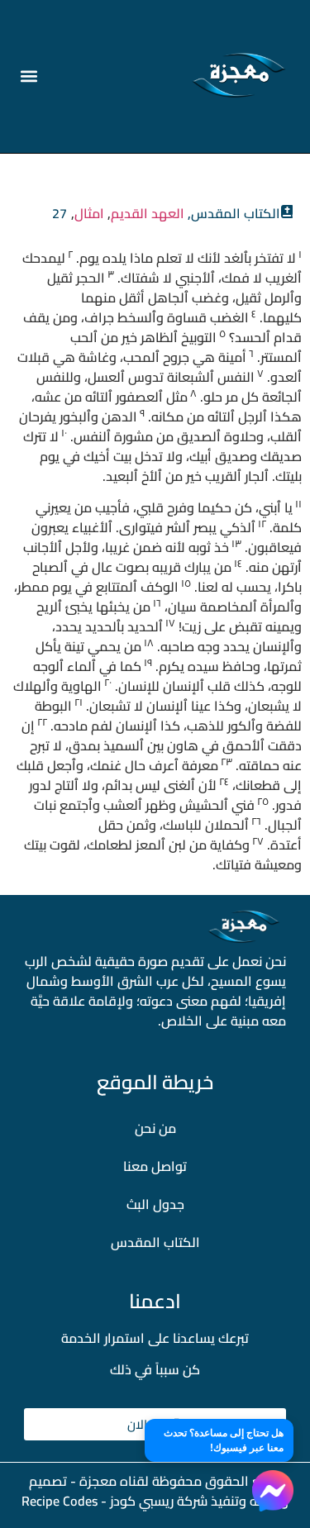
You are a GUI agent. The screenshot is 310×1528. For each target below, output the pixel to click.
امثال (89, 213)
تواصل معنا (155, 1166)
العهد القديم (147, 213)
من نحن (155, 1128)
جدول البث (155, 1204)
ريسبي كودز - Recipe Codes (97, 1500)
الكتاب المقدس (155, 1242)
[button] (29, 76)
